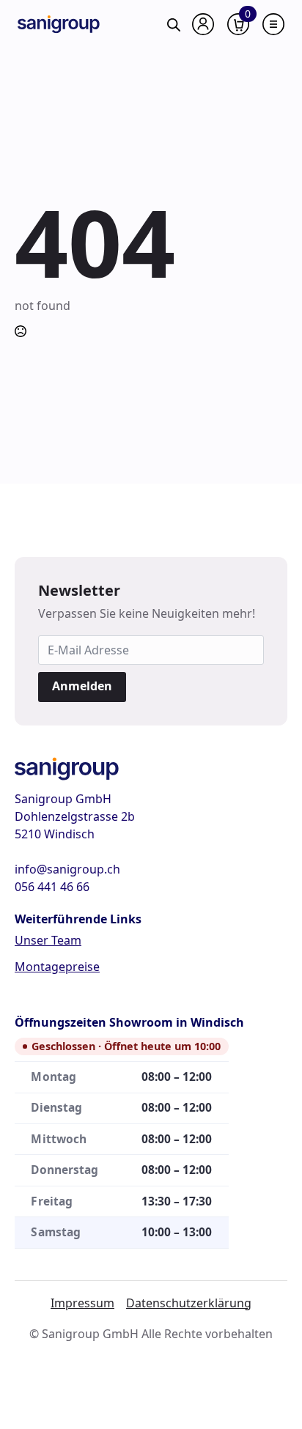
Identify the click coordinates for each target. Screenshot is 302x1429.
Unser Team (48, 940)
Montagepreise (57, 967)
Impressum (82, 1303)
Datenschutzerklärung (188, 1303)
